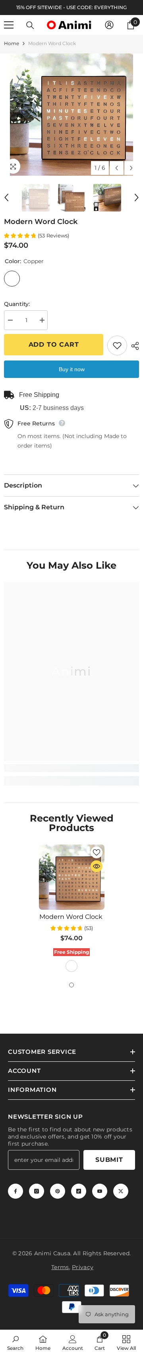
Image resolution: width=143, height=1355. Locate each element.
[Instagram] (36, 1191)
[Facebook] (15, 1191)
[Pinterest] (57, 1191)
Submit (109, 1159)
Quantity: (17, 303)
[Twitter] (120, 1191)
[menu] (9, 25)
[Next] (131, 168)
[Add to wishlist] (117, 345)
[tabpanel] (71, 909)
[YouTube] (99, 1191)
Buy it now (72, 369)
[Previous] (117, 168)
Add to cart (54, 344)
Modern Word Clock (71, 916)
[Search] (30, 25)
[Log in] (109, 25)
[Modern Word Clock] (71, 877)
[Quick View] (96, 866)
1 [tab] (71, 985)
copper (71, 966)
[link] (71, 768)
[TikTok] (78, 1191)
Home (11, 43)
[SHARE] (133, 345)
